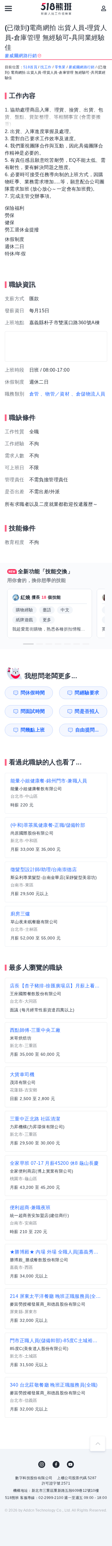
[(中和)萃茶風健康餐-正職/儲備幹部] (56, 838)
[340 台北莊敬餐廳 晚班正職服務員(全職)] (56, 1397)
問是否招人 (87, 711)
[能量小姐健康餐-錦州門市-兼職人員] (56, 793)
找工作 (45, 67)
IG (41, 1464)
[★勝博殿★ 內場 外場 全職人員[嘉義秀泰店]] (56, 1264)
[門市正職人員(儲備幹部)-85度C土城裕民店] (56, 1353)
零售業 (60, 67)
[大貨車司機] (56, 1087)
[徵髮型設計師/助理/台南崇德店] (56, 882)
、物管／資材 (55, 393)
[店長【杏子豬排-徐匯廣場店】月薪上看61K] (56, 998)
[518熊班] (56, 9)
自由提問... (87, 729)
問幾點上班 (33, 729)
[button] (28, 644)
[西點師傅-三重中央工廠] (56, 1042)
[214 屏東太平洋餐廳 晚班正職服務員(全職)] (56, 1309)
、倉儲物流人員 (88, 393)
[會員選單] (103, 8)
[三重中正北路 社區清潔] (56, 1131)
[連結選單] (8, 8)
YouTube (70, 1464)
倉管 (34, 393)
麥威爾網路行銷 (82, 67)
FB (56, 1464)
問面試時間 (33, 711)
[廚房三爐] (56, 926)
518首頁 (30, 67)
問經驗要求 (87, 692)
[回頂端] (97, 1443)
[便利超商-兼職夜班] (56, 1220)
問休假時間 (33, 692)
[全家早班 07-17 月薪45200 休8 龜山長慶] (56, 1176)
